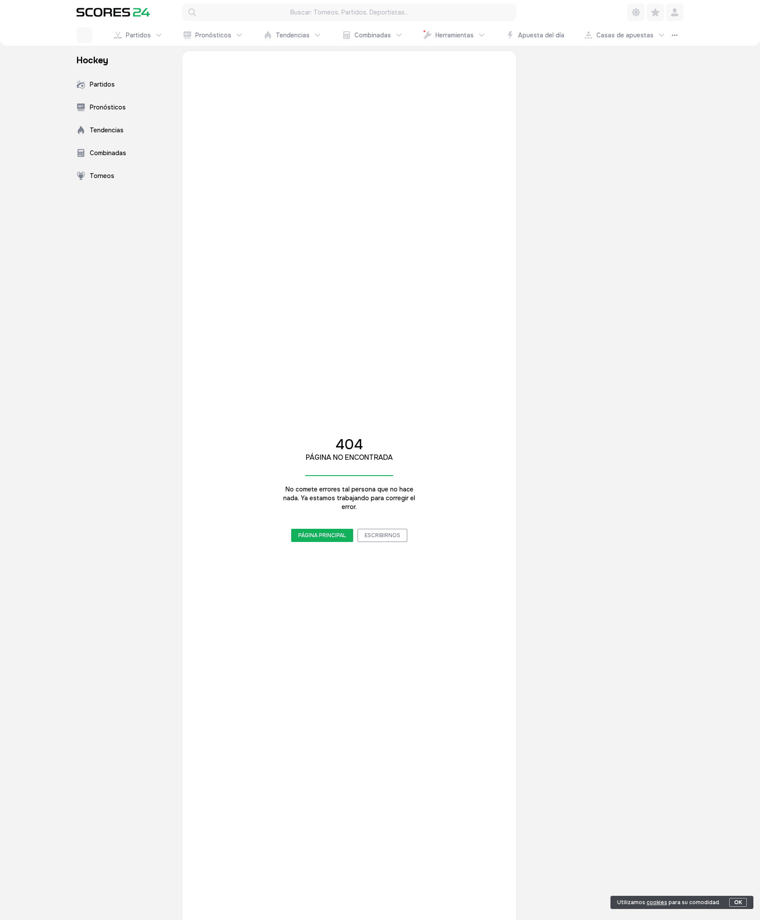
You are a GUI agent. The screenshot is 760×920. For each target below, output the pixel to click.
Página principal (322, 535)
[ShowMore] (675, 35)
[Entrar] (674, 12)
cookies (657, 902)
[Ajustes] (636, 12)
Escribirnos (382, 535)
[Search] (192, 12)
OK (738, 902)
